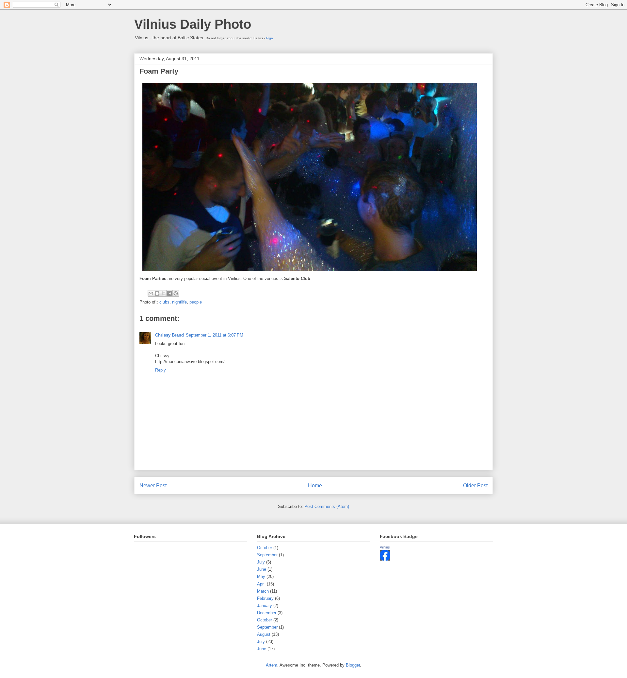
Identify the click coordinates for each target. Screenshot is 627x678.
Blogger (353, 665)
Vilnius (385, 547)
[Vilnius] (385, 559)
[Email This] (151, 293)
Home (315, 485)
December (266, 612)
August (263, 634)
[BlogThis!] (157, 293)
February (265, 598)
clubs (164, 302)
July (261, 562)
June (261, 569)
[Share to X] (163, 293)
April (261, 584)
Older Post (475, 485)
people (195, 302)
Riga (269, 38)
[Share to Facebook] (169, 293)
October (264, 547)
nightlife (179, 302)
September (267, 554)
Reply (160, 370)
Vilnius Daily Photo (192, 24)
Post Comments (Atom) (326, 506)
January (264, 605)
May (261, 576)
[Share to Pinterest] (175, 293)
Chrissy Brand (169, 335)
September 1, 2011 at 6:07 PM (214, 335)
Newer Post (153, 485)
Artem (271, 665)
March (263, 591)
